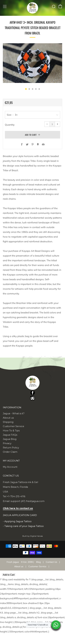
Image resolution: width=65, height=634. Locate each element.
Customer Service (13, 426)
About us (8, 417)
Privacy (7, 443)
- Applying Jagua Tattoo (17, 521)
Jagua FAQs (10, 434)
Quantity (10, 124)
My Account (10, 466)
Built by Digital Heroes (32, 536)
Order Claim (10, 451)
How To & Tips (11, 430)
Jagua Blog (9, 439)
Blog (38, 562)
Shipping (8, 421)
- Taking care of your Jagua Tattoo (23, 526)
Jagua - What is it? (13, 413)
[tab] (26, 89)
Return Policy (11, 447)
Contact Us (51, 562)
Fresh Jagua (13, 562)
